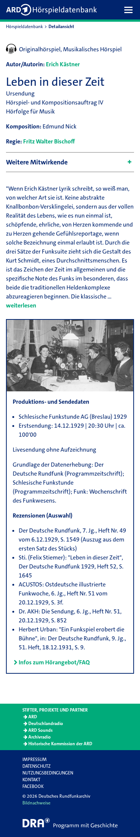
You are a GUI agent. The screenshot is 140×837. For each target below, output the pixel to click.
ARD (32, 717)
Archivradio (39, 737)
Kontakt (31, 780)
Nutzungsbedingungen (47, 773)
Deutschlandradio (45, 724)
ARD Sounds (40, 730)
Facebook (33, 786)
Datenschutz (36, 766)
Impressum (34, 759)
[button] (130, 9)
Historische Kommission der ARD (60, 744)
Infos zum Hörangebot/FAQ (54, 662)
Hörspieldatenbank (24, 27)
